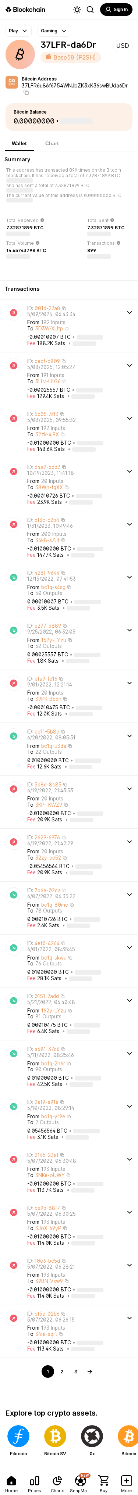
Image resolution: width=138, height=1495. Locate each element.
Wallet (19, 143)
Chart (52, 143)
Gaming (49, 30)
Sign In (121, 9)
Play (13, 30)
